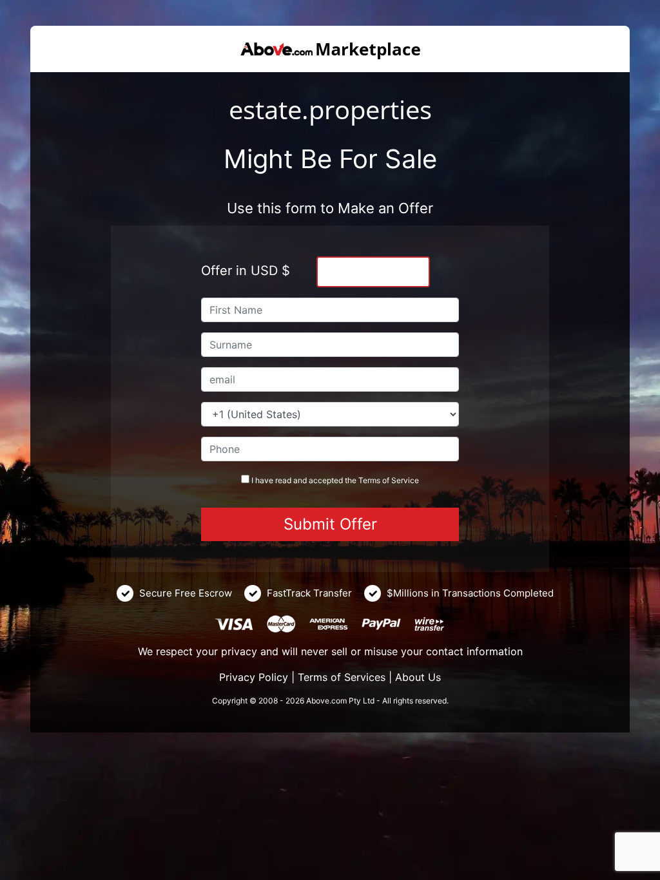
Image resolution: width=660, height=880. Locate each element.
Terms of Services (341, 677)
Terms (369, 480)
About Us (418, 677)
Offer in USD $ (245, 270)
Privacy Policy (253, 677)
